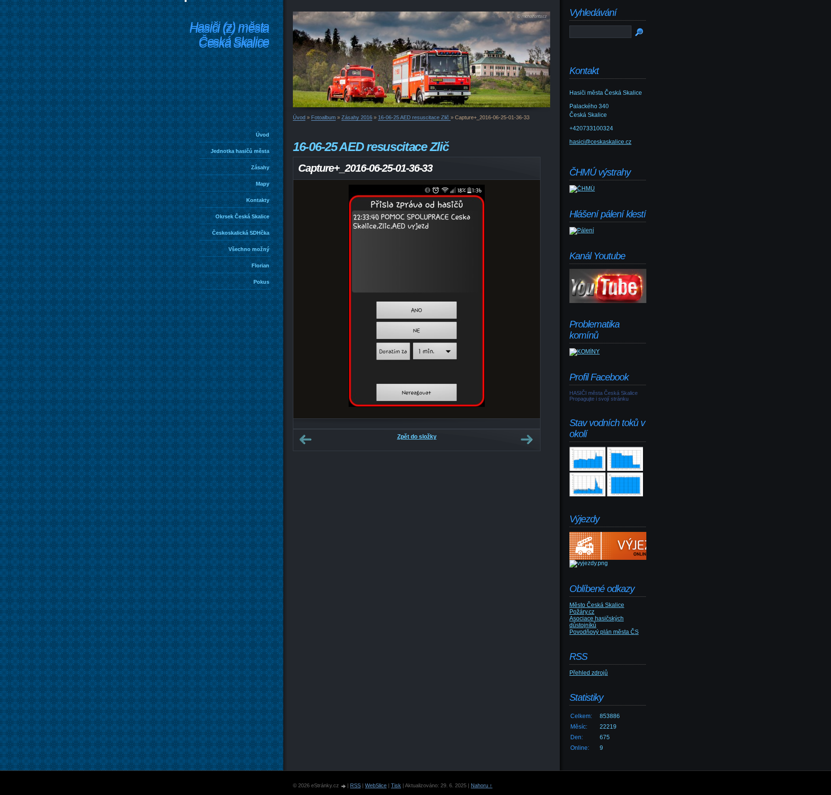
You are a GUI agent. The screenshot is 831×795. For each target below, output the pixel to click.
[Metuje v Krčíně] (587, 494)
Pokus (261, 282)
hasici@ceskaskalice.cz (600, 142)
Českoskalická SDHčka (240, 233)
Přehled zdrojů (588, 672)
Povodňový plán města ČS (604, 632)
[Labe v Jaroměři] (625, 494)
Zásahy (260, 167)
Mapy (262, 184)
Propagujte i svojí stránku (599, 399)
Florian (260, 265)
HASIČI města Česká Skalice (603, 393)
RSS (355, 785)
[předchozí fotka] (309, 299)
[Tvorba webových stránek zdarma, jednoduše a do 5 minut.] (343, 786)
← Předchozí (305, 439)
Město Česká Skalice (596, 605)
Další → (526, 439)
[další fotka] (524, 299)
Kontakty (257, 200)
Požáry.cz (581, 611)
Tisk (396, 785)
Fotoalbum (323, 117)
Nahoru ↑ (481, 785)
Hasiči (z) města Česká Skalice (229, 35)
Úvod (262, 135)
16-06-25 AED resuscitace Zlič (414, 117)
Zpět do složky (417, 436)
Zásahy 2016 (356, 117)
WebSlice (376, 785)
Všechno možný (248, 249)
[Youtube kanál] (607, 301)
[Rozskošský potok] (625, 469)
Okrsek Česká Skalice (242, 216)
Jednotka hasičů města (240, 151)
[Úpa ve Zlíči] (587, 469)
